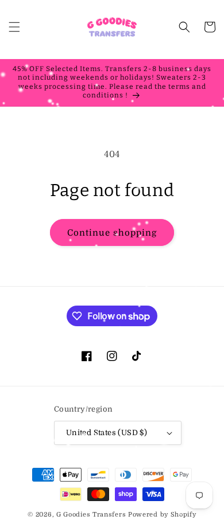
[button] (14, 27)
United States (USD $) (106, 432)
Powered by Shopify (162, 514)
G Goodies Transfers (91, 514)
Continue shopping (112, 233)
